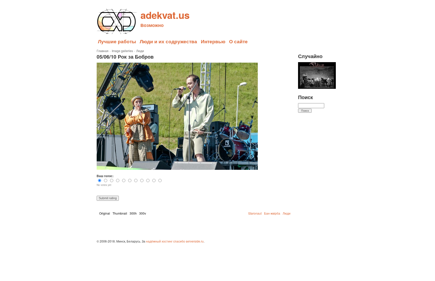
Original (104, 213)
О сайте (238, 41)
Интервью (213, 41)
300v (142, 213)
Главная (102, 51)
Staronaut (255, 213)
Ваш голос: (105, 176)
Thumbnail (120, 213)
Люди (140, 51)
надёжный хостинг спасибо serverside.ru (175, 241)
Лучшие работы (117, 41)
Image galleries (122, 51)
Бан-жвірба (272, 213)
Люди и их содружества (168, 41)
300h (133, 213)
